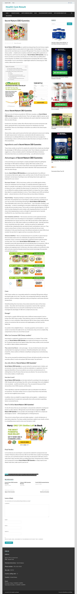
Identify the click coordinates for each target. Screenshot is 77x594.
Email (6, 525)
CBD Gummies (9, 15)
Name (6, 519)
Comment (7, 503)
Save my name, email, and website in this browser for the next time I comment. (24, 539)
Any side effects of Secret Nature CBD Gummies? (17, 76)
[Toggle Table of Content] (25, 67)
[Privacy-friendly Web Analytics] (53, 167)
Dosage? (11, 73)
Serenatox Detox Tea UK (57, 171)
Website (7, 531)
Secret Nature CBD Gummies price (31, 474)
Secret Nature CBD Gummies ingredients (16, 474)
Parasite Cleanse (15, 13)
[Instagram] (71, 3)
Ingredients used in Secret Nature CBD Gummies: (17, 69)
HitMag (70, 592)
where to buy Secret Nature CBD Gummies (28, 475)
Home (13, 2)
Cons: (11, 72)
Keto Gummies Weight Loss (60, 13)
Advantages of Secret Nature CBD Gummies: (14, 71)
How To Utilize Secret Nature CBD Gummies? (17, 78)
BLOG (35, 13)
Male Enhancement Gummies (45, 13)
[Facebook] (68, 3)
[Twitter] (70, 3)
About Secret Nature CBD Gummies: (15, 68)
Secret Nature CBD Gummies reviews (12, 475)
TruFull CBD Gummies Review (42, 482)
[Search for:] (61, 23)
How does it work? (13, 77)
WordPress (65, 592)
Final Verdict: (12, 79)
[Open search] (71, 13)
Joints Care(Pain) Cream (26, 13)
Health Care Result (16, 6)
